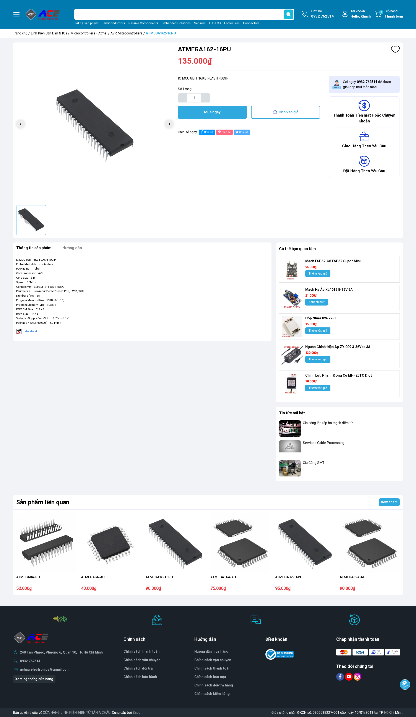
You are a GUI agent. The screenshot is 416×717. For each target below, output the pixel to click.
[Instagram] (357, 677)
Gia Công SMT (313, 463)
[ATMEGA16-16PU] (176, 543)
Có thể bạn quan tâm (297, 248)
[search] (288, 14)
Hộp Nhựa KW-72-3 (320, 318)
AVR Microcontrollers (126, 33)
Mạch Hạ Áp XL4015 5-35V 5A (329, 290)
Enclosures (232, 23)
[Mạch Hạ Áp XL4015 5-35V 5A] (292, 298)
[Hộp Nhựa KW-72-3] (292, 326)
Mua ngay (212, 112)
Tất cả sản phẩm (86, 23)
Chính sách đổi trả (138, 668)
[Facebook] (340, 677)
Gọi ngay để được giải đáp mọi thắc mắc (367, 84)
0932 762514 (30, 661)
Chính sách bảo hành (140, 677)
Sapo (136, 712)
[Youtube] (349, 677)
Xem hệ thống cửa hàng (34, 679)
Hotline (322, 13)
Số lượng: (185, 89)
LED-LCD (215, 23)
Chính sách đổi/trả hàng (213, 685)
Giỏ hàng (391, 13)
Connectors (251, 23)
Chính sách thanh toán (212, 668)
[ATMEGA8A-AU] (111, 543)
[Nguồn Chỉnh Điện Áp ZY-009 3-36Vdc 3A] (292, 355)
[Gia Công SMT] (290, 468)
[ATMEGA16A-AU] (240, 543)
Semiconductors (113, 23)
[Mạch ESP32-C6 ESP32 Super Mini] (292, 269)
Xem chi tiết (317, 302)
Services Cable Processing (323, 443)
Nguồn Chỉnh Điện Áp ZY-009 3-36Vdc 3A (337, 347)
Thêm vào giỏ (318, 273)
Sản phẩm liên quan (42, 502)
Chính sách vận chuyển (212, 660)
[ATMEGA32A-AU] (370, 543)
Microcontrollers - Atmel (88, 33)
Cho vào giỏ (289, 112)
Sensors (200, 23)
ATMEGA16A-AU (223, 577)
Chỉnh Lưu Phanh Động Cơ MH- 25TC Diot (338, 375)
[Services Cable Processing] (290, 448)
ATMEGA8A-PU (28, 577)
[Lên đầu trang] (405, 696)
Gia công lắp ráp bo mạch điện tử (328, 423)
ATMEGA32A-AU (352, 577)
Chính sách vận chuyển (142, 660)
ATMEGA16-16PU (159, 577)
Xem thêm (389, 502)
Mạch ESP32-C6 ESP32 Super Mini (333, 261)
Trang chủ (20, 33)
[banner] (339, 488)
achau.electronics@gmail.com (45, 669)
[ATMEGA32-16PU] (305, 543)
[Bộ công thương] (279, 654)
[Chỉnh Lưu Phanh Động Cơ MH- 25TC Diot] (292, 384)
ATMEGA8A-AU (93, 577)
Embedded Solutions (176, 23)
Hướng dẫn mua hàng (211, 651)
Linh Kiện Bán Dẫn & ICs (49, 33)
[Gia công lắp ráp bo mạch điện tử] (290, 428)
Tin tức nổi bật (292, 413)
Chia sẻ (208, 132)
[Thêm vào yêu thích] (395, 49)
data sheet (30, 331)
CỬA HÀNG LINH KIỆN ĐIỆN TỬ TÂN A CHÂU (76, 712)
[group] (95, 124)
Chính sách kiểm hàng (212, 694)
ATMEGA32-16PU (288, 577)
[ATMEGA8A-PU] (46, 543)
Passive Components (143, 23)
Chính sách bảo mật (210, 677)
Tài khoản (361, 13)
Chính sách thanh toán (141, 651)
